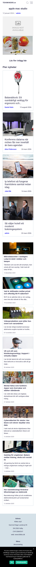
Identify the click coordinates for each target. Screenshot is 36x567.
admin (18, 13)
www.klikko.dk (20, 535)
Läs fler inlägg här (18, 61)
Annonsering (18, 544)
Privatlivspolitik (21, 562)
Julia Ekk (8, 191)
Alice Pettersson (10, 149)
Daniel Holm (9, 107)
